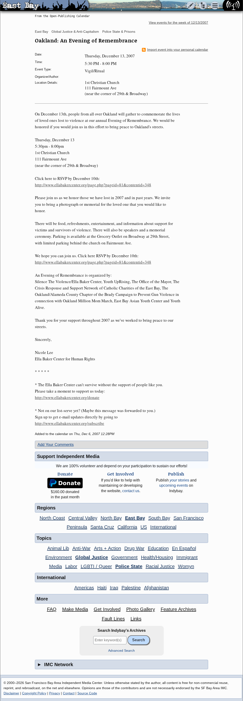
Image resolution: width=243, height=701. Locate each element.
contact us (130, 491)
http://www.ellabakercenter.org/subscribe (69, 423)
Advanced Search (121, 650)
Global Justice (91, 557)
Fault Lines (113, 618)
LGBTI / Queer (96, 566)
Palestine (131, 587)
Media (55, 566)
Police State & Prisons (118, 31)
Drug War (134, 548)
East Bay (41, 31)
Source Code (87, 693)
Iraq (114, 587)
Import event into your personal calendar (177, 49)
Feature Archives (178, 609)
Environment (58, 557)
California (127, 527)
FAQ (51, 609)
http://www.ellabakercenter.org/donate (67, 397)
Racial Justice (160, 566)
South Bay (159, 518)
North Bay (111, 518)
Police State (128, 566)
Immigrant (187, 557)
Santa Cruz (102, 527)
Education (158, 548)
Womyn (186, 566)
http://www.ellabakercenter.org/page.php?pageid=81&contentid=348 (93, 185)
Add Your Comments (55, 444)
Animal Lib (58, 548)
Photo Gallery (140, 609)
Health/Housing (157, 557)
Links (136, 618)
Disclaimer (11, 693)
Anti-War (81, 548)
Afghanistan (156, 587)
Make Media (75, 609)
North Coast (52, 518)
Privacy (54, 693)
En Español (184, 548)
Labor (71, 566)
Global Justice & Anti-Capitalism (75, 31)
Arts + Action (107, 548)
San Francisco (188, 518)
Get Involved (107, 609)
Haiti (102, 587)
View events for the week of (178, 22)
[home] (44, 5)
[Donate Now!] (65, 483)
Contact (69, 693)
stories (179, 480)
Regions (46, 507)
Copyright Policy (34, 693)
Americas (84, 587)
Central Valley (82, 518)
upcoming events (173, 485)
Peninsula (77, 527)
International (163, 527)
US (143, 527)
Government (124, 557)
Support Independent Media (68, 456)
